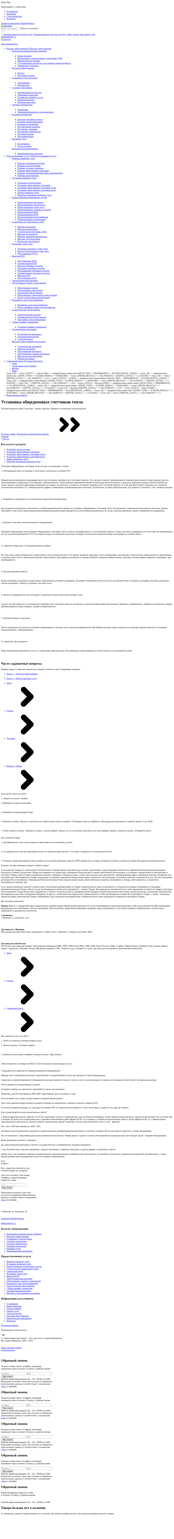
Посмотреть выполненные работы (33, 434)
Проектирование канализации (31, 219)
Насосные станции (26, 75)
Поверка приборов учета (23, 158)
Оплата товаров (14, 1308)
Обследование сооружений (30, 290)
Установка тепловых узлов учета (32, 249)
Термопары (22, 110)
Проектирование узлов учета (30, 207)
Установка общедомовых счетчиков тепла (36, 188)
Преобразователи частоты (29, 92)
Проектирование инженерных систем (29, 197)
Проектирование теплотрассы (31, 205)
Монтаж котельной (26, 349)
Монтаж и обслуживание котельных (29, 341)
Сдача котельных (25, 339)
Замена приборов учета (28, 193)
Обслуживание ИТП (27, 261)
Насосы (20, 73)
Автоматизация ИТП (27, 263)
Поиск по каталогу (29, 28)
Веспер (15, 368)
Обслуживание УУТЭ (27, 254)
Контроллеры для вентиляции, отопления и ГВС (40, 58)
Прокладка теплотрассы (28, 241)
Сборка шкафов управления (25, 322)
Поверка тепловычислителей (30, 163)
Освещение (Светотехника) (25, 78)
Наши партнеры (14, 1306)
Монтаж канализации (27, 229)
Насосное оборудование (23, 68)
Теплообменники (25, 136)
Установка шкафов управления (31, 327)
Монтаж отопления (26, 227)
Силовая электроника (22, 88)
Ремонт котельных (26, 359)
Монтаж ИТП (18, 256)
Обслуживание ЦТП (27, 278)
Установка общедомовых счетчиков (33, 185)
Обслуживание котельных (29, 351)
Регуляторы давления (27, 129)
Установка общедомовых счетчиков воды (36, 190)
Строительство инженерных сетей (28, 222)
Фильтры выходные (26, 102)
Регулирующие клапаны (28, 127)
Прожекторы (23, 85)
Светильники (23, 83)
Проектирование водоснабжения (32, 217)
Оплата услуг (13, 1311)
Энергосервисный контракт (25, 280)
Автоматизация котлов (28, 337)
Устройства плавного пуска (30, 97)
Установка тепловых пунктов (31, 268)
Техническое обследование (29, 293)
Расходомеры (23, 144)
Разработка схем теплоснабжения (27, 300)
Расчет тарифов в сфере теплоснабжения (36, 307)
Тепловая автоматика (22, 114)
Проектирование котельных (30, 202)
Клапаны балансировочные (30, 122)
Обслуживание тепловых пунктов (33, 271)
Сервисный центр (15, 361)
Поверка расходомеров (28, 175)
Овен (14, 363)
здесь (3, 1200)
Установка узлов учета (22, 244)
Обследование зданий (27, 288)
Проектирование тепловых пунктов (34, 210)
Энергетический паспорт (29, 315)
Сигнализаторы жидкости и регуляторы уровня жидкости (44, 63)
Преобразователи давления (30, 153)
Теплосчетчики (24, 146)
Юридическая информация (19, 1318)
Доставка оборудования (18, 1316)
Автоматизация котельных (24, 329)
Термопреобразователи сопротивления (35, 112)
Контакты (11, 19)
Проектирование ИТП (27, 212)
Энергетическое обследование (26, 310)
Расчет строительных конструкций (33, 297)
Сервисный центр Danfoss (24, 366)
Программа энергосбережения (31, 319)
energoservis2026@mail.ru (22, 23)
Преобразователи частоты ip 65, (18, 34)
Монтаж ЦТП (23, 276)
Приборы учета (19, 139)
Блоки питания (24, 56)
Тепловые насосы (25, 134)
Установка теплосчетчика (29, 183)
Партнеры (11, 14)
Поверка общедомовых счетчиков (33, 171)
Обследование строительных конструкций (37, 295)
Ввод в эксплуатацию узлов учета (33, 251)
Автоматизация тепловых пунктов (33, 273)
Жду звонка (7, 1188)
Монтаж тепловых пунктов (30, 266)
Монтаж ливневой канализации (32, 236)
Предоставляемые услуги (19, 156)
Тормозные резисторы (27, 95)
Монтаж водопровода (27, 234)
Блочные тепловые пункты (30, 119)
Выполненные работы (17, 395)
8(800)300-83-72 (8, 37)
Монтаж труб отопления (28, 239)
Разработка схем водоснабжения (32, 305)
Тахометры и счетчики (27, 66)
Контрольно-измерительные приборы (29, 51)
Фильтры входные (25, 100)
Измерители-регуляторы (28, 61)
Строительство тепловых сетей (31, 232)
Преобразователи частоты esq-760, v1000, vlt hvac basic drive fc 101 (64, 34)
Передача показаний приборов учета (34, 195)
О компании (12, 11)
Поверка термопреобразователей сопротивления (40, 173)
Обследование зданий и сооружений (29, 283)
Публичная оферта (9, 1325)
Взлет (14, 371)
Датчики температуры (22, 105)
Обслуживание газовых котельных (33, 354)
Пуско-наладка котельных (29, 334)
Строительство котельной (29, 346)
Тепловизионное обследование (31, 317)
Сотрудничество (14, 16)
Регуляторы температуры (29, 131)
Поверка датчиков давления (30, 168)
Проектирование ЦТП (27, 214)
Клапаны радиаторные (27, 124)
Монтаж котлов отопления (29, 356)
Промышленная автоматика (25, 149)
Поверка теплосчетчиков (29, 166)
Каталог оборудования (17, 48)
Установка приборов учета (24, 178)
